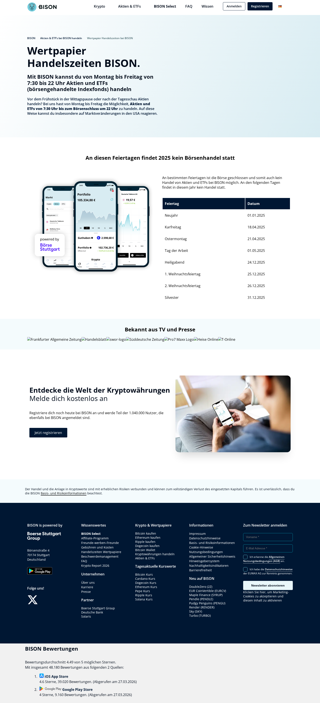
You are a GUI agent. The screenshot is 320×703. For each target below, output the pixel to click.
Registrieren (260, 6)
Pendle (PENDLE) (201, 599)
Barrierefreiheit (200, 570)
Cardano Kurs (145, 579)
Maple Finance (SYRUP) (205, 595)
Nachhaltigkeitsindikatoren (209, 565)
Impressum (197, 534)
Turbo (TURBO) (200, 615)
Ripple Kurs (143, 595)
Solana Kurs (144, 599)
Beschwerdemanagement (99, 556)
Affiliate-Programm (95, 538)
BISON (31, 38)
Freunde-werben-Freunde (100, 543)
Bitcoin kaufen (145, 533)
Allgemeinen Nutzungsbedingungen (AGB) (264, 559)
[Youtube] (71, 599)
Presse (86, 592)
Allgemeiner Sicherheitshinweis (212, 556)
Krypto (99, 6)
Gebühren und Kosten (97, 547)
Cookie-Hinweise (201, 547)
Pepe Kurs (142, 591)
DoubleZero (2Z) (200, 587)
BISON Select (165, 6)
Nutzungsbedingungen (206, 552)
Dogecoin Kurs (145, 583)
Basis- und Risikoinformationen (63, 493)
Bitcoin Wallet (145, 550)
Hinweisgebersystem (204, 561)
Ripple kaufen (145, 542)
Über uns (88, 582)
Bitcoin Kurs (144, 574)
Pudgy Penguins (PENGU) (207, 603)
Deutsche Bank (92, 612)
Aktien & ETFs (129, 6)
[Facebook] (45, 599)
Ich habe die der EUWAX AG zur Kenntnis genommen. (268, 571)
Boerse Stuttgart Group (98, 608)
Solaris (86, 616)
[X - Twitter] (32, 599)
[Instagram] (58, 599)
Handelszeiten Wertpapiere (101, 552)
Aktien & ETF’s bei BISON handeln (61, 38)
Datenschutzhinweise (205, 538)
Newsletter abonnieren (268, 585)
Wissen (207, 6)
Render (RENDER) (201, 607)
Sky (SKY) (195, 611)
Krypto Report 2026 (95, 565)
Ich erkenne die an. (264, 559)
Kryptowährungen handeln (155, 554)
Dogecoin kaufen (147, 546)
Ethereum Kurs (146, 587)
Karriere (87, 587)
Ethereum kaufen (147, 537)
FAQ (188, 6)
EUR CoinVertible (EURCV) (207, 591)
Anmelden (234, 6)
